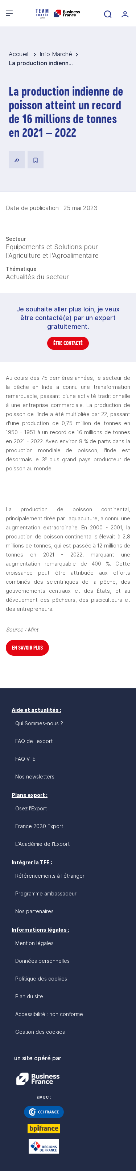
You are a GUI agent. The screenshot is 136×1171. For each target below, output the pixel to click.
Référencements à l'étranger (50, 876)
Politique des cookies (41, 978)
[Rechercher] (107, 13)
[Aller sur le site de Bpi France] (44, 1128)
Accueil (19, 54)
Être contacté (68, 343)
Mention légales (34, 943)
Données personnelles (42, 961)
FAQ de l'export (34, 741)
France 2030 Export (39, 826)
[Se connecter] (124, 13)
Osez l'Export (31, 808)
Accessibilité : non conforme (49, 1014)
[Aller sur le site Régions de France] (44, 1146)
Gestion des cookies (40, 1032)
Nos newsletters (34, 776)
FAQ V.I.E (25, 759)
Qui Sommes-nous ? (39, 723)
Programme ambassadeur (46, 893)
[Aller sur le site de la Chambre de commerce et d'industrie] (44, 1112)
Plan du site (29, 996)
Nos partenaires (34, 911)
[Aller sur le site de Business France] (38, 1079)
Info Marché (56, 54)
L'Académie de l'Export (42, 844)
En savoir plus (27, 647)
